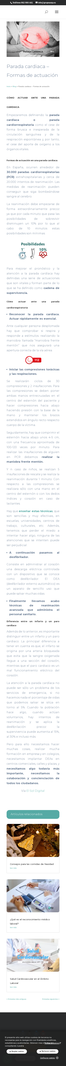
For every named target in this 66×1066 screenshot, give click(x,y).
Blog (14, 86)
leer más (13, 868)
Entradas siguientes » (50, 999)
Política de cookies (52, 1043)
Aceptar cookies (17, 1051)
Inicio (9, 86)
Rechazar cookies (48, 1051)
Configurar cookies (47, 1058)
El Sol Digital (35, 790)
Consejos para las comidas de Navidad (32, 864)
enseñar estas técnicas (36, 511)
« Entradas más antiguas (16, 999)
